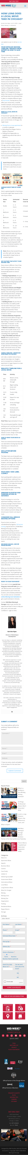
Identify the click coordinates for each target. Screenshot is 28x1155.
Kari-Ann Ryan (6, 23)
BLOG (14, 1095)
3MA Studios (12, 1148)
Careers (3, 868)
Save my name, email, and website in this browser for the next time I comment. (11, 764)
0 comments (13, 25)
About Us (4, 858)
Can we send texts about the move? (19, 967)
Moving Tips (4, 898)
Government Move (6, 879)
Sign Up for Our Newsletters (14, 996)
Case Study (4, 871)
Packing (3, 904)
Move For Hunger (6, 890)
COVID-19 (4, 874)
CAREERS (14, 1099)
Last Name (18, 924)
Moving (6, 25)
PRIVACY (14, 1047)
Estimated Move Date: (10, 936)
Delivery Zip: (7, 946)
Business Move (5, 866)
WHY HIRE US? (14, 1045)
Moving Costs (5, 895)
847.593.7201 (14, 1)
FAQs (14, 1043)
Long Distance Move (7, 887)
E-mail (17, 930)
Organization (5, 901)
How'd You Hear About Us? (7, 965)
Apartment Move (6, 860)
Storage (3, 912)
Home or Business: (9, 952)
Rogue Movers (5, 909)
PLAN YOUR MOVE (14, 1049)
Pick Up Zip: (6, 941)
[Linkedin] (12, 711)
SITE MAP (14, 1101)
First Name (6, 924)
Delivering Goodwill (7, 877)
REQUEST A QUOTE (14, 1093)
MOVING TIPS (14, 1097)
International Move (6, 882)
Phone (5, 930)
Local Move (4, 885)
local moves (6, 100)
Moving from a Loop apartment (11, 125)
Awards (3, 863)
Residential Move (6, 906)
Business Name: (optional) (10, 959)
